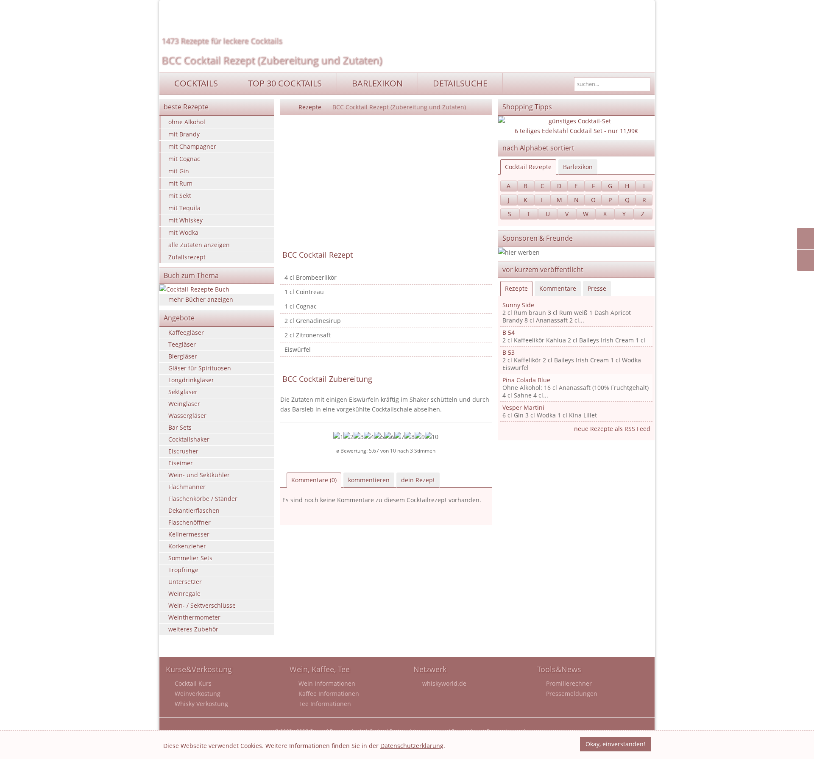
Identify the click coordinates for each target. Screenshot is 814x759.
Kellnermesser (188, 534)
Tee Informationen (324, 704)
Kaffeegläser (186, 332)
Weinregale (184, 593)
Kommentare (557, 288)
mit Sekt (179, 196)
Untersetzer (185, 582)
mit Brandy (184, 134)
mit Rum (180, 183)
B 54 (508, 332)
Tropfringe (183, 570)
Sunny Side (518, 305)
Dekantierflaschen (194, 510)
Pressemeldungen (571, 693)
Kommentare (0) (314, 480)
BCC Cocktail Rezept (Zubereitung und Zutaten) (272, 60)
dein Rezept (418, 480)
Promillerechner (569, 683)
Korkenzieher (187, 546)
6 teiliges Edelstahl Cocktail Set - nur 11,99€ (576, 131)
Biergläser (182, 356)
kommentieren (369, 480)
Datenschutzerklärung (411, 746)
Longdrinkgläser (191, 380)
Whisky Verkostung (201, 704)
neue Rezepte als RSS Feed (612, 429)
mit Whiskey (185, 220)
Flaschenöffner (189, 522)
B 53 (508, 352)
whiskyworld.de (444, 683)
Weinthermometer (194, 617)
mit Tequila (184, 208)
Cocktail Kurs (193, 683)
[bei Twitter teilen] (807, 260)
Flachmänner (187, 487)
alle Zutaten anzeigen (199, 245)
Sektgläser (183, 392)
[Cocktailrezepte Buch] (216, 289)
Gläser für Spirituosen (199, 368)
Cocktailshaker (188, 439)
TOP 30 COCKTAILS (285, 83)
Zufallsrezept (187, 257)
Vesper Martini (523, 407)
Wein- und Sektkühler (199, 475)
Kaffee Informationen (328, 693)
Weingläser (184, 404)
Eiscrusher (183, 451)
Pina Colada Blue (526, 380)
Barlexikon (578, 167)
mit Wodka (183, 232)
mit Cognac (184, 159)
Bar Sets (180, 427)
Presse (597, 288)
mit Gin (178, 171)
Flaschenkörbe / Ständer (202, 499)
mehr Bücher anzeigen (200, 299)
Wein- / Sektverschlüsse (202, 605)
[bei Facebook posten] (807, 238)
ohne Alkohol (186, 122)
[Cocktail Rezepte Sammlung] (286, 107)
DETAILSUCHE (460, 83)
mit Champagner (192, 146)
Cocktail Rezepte (528, 167)
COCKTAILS (196, 83)
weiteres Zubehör (193, 629)
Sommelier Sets (190, 558)
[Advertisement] (386, 183)
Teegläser (182, 344)
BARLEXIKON (377, 83)
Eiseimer (180, 463)
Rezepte (309, 107)
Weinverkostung (197, 693)
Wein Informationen (326, 683)
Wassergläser (187, 415)
